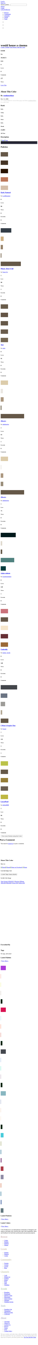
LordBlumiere (6, 196)
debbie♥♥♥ (5, 805)
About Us (7, 1323)
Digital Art (7, 1277)
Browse (6, 12)
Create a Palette (5, 47)
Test (2, 345)
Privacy (6, 1326)
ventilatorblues (8, 95)
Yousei (4, 729)
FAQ (5, 1329)
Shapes (6, 1245)
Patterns (6, 1243)
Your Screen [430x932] (7, 881)
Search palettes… (5, 4)
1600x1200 (21, 883)
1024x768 (15, 883)
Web (5, 1283)
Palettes (6, 1242)
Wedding (6, 1285)
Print (5, 1281)
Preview (17, 881)
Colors (6, 1240)
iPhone (22, 881)
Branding (6, 1292)
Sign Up (3, 3)
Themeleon (7, 1311)
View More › (5, 961)
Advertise (7, 1321)
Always (3, 421)
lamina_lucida (6, 652)
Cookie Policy (8, 1331)
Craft (5, 1275)
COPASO (7, 1314)
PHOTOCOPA (8, 1312)
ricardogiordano (6, 576)
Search (3, 6)
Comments (3, 75)
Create (2, 8)
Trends (6, 17)
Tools (5, 19)
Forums (6, 1263)
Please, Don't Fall (7, 269)
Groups (6, 1265)
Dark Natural (6, 192)
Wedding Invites (8, 1302)
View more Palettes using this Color (12, 836)
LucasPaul (4, 802)
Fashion (6, 1278)
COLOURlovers (5, 9)
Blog (5, 1268)
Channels (6, 16)
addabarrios (5, 424)
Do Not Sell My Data (30, 1337)
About (3, 1318)
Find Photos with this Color (17, 47)
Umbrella (4, 649)
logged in (10, 843)
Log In (3, 1)
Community (7, 14)
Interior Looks (8, 1295)
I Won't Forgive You (8, 725)
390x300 (3, 883)
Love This (3, 85)
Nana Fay (5, 272)
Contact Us (7, 1325)
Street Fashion (8, 1298)
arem (3, 348)
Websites (6, 1300)
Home (6, 1280)
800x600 (8, 883)
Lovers (6, 1266)
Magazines (7, 1297)
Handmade (7, 1294)
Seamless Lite (8, 1309)
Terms (6, 1328)
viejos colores (5, 573)
